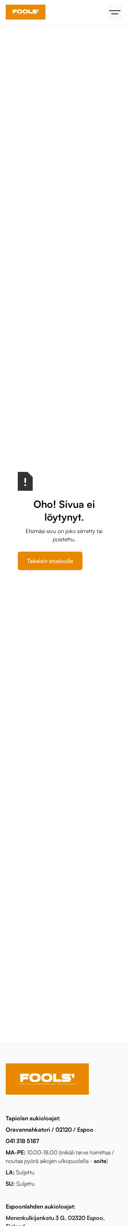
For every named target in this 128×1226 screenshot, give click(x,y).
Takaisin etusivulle (50, 560)
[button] (114, 12)
